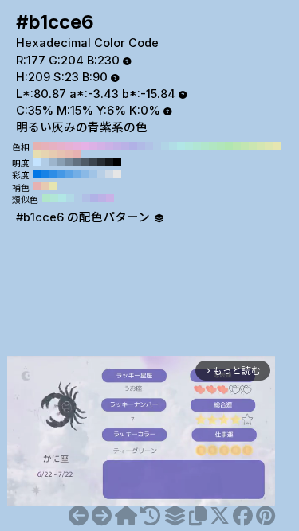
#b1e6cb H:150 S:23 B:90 (205, 146)
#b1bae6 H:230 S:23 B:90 (141, 146)
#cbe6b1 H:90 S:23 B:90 (253, 146)
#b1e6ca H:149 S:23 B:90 (46, 198)
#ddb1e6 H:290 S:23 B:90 (93, 146)
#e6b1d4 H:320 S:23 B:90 (69, 146)
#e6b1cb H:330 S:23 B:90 (61, 146)
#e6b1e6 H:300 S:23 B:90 (85, 146)
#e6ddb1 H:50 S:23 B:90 (37, 154)
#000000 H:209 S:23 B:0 (117, 162)
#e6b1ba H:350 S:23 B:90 (45, 146)
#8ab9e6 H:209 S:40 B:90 (85, 174)
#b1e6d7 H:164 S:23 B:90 (54, 198)
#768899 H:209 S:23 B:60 (69, 162)
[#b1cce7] (102, 516)
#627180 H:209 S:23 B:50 (77, 162)
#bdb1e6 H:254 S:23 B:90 (102, 198)
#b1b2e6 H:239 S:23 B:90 (94, 198)
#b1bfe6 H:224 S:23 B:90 (86, 198)
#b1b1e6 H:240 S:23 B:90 (133, 146)
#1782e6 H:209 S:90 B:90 (45, 174)
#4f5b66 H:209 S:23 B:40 (85, 162)
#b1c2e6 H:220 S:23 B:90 (149, 146)
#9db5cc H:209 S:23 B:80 (53, 162)
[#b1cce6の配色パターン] (174, 516)
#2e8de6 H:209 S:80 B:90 (53, 174)
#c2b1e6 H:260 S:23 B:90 (117, 146)
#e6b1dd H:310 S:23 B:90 (77, 146)
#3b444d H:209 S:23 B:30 (93, 162)
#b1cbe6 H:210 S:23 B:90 (157, 146)
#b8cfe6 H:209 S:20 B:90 (101, 174)
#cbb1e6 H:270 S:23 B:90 (109, 146)
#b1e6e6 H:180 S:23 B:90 (181, 146)
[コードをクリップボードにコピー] (198, 516)
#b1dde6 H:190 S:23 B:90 (173, 146)
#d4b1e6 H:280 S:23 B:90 (101, 146)
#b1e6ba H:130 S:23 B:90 (221, 146)
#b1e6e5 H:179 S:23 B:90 (62, 198)
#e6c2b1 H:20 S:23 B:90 (61, 154)
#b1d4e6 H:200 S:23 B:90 (165, 146)
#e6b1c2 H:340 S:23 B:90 (53, 146)
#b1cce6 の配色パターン (84, 217)
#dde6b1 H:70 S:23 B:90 (269, 146)
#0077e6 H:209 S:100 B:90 (37, 174)
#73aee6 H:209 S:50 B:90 (77, 174)
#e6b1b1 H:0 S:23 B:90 (77, 154)
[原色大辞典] (126, 516)
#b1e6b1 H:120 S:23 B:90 (229, 146)
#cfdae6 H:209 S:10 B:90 (109, 174)
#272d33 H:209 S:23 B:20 (101, 162)
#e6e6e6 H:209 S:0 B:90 (117, 174)
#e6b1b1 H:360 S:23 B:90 (37, 146)
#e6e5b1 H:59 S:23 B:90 (53, 186)
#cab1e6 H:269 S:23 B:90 (110, 198)
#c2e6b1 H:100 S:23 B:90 (245, 146)
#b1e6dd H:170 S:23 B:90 (189, 146)
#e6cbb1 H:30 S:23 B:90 (53, 154)
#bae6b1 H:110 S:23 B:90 (237, 146)
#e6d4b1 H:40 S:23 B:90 (45, 154)
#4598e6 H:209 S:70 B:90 (61, 174)
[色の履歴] (150, 516)
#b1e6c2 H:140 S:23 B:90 (213, 146)
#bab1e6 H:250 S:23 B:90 (125, 146)
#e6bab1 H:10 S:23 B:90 (69, 154)
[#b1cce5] (79, 516)
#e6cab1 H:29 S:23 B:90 (45, 186)
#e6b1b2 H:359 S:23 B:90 (37, 186)
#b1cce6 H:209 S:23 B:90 (45, 162)
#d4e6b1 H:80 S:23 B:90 (261, 146)
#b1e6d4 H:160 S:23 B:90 (197, 146)
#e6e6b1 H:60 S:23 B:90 (277, 146)
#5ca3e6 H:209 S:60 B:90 (69, 174)
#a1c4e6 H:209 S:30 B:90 (93, 174)
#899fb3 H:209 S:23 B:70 (61, 162)
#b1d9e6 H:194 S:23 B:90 (70, 198)
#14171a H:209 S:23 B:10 (109, 162)
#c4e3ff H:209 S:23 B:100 (37, 162)
